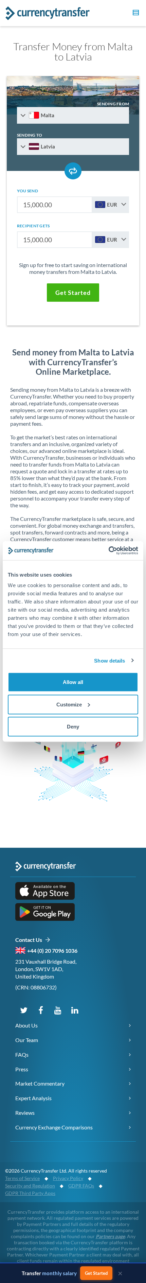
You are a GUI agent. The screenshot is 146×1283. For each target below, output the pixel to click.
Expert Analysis (33, 1098)
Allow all (73, 682)
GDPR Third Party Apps (30, 1193)
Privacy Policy (68, 1178)
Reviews (25, 1112)
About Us (26, 1025)
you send (27, 190)
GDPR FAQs (81, 1186)
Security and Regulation (30, 1186)
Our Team (26, 1040)
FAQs (22, 1054)
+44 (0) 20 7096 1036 (52, 950)
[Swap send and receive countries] (73, 170)
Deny (73, 727)
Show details (109, 660)
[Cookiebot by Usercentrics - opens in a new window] (108, 550)
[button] (135, 13)
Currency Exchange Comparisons (54, 1127)
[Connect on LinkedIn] (74, 1009)
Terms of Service (22, 1178)
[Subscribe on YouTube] (57, 1009)
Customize (69, 704)
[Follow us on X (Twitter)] (23, 1009)
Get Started (96, 1273)
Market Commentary (40, 1083)
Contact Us (30, 939)
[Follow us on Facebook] (40, 1009)
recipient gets (33, 225)
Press (21, 1069)
